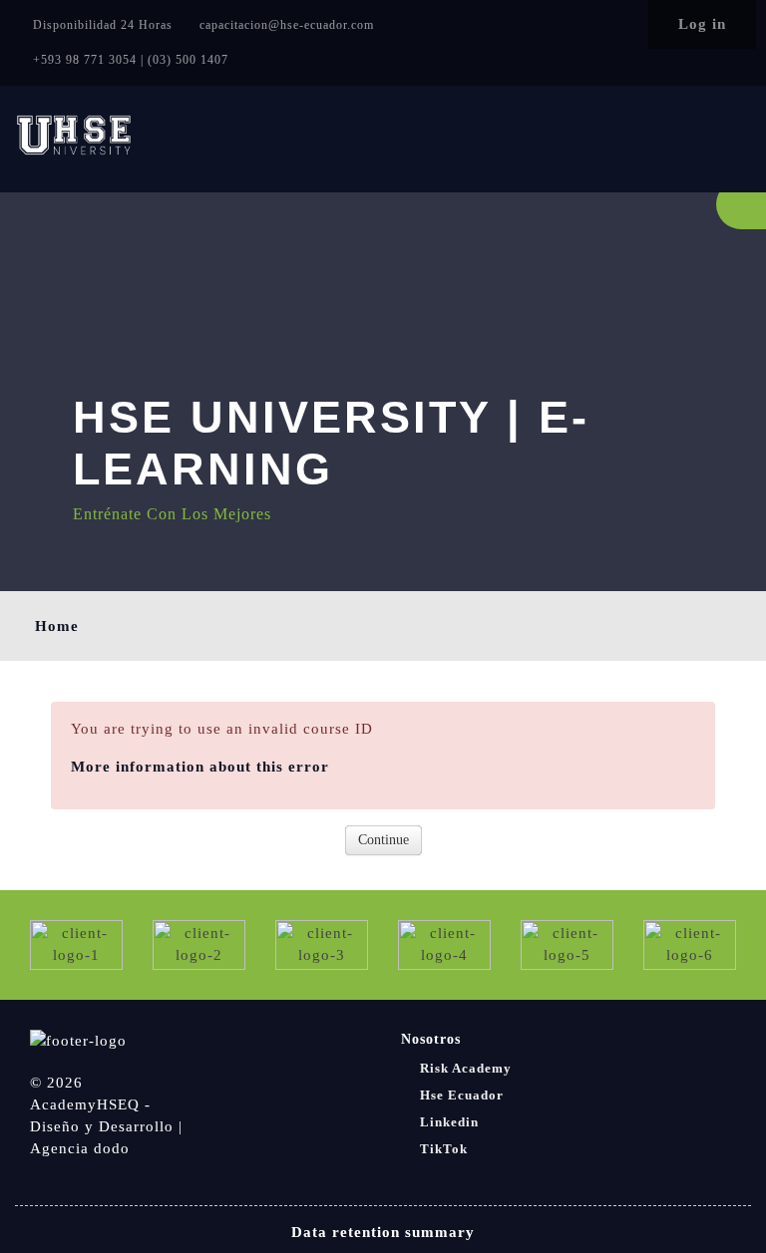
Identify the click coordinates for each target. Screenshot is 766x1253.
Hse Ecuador (462, 1095)
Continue (383, 839)
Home (57, 626)
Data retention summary (383, 1232)
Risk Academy (466, 1068)
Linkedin (449, 1121)
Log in (702, 24)
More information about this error (200, 767)
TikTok (444, 1148)
